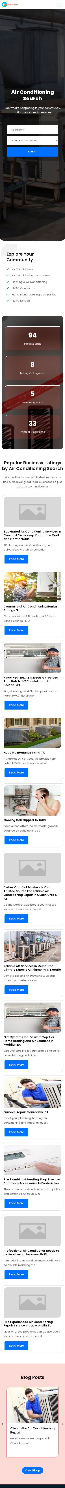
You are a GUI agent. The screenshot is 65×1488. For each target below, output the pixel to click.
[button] (62, 1424)
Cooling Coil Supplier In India (25, 820)
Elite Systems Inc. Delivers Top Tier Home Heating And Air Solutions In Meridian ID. (29, 1041)
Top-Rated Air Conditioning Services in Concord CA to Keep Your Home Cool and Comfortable (32, 535)
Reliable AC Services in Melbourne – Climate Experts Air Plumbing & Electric (32, 968)
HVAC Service (21, 301)
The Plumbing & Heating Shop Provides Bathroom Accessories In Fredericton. (32, 1181)
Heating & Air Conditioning (29, 282)
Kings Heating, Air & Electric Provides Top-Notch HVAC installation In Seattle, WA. (31, 681)
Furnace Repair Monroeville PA (26, 1112)
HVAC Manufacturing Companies (34, 294)
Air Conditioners (22, 269)
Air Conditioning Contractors (31, 275)
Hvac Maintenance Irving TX (24, 753)
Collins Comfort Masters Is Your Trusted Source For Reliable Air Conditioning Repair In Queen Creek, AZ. (30, 892)
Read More (16, 559)
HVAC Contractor (23, 288)
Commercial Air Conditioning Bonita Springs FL (30, 608)
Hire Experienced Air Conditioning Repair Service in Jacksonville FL (28, 1324)
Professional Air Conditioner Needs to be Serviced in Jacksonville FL (31, 1252)
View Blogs (32, 1470)
